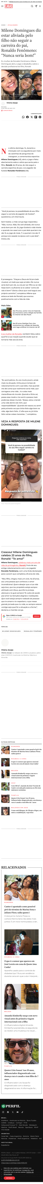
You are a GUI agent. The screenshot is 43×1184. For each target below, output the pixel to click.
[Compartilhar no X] (31, 117)
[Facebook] (8, 1112)
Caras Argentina (16, 1136)
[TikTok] (22, 1112)
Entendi (9, 1178)
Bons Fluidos (31, 1120)
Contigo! (19, 1123)
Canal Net (4, 1136)
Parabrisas (12, 1138)
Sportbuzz (29, 1127)
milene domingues (11, 631)
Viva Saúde (5, 1130)
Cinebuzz (11, 1123)
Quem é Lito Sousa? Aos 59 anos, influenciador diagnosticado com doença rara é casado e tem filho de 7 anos (26, 800)
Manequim (33, 1125)
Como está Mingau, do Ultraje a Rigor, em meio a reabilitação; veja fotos (26, 811)
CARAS (3, 1123)
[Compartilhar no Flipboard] (36, 117)
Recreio (21, 1127)
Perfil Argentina (23, 1138)
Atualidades (13, 25)
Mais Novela (23, 1125)
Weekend (34, 1138)
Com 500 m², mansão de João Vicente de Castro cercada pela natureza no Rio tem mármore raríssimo (26, 788)
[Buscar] (32, 6)
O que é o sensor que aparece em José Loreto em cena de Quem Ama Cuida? (24, 763)
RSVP (36, 1127)
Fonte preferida (24, 619)
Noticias (4, 1138)
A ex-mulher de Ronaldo (11, 334)
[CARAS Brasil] (9, 6)
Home (3, 25)
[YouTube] (17, 1112)
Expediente (5, 1145)
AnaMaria (4, 1120)
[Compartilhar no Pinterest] (40, 117)
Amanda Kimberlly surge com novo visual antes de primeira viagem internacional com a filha (24, 775)
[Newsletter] (36, 6)
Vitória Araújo (12, 103)
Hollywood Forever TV (9, 1125)
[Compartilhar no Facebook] (27, 117)
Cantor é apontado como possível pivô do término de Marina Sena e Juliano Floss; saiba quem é (26, 751)
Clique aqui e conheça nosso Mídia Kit (14, 1163)
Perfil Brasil (12, 1127)
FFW (25, 1123)
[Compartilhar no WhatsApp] (23, 117)
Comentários (7, 110)
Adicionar (36, 616)
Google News (16, 619)
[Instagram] (3, 1112)
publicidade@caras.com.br (10, 1160)
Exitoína (26, 1136)
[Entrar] (40, 6)
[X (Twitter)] (13, 1112)
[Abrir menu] (2, 6)
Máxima (4, 1127)
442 (40, 1138)
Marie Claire (34, 1136)
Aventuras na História (17, 1120)
